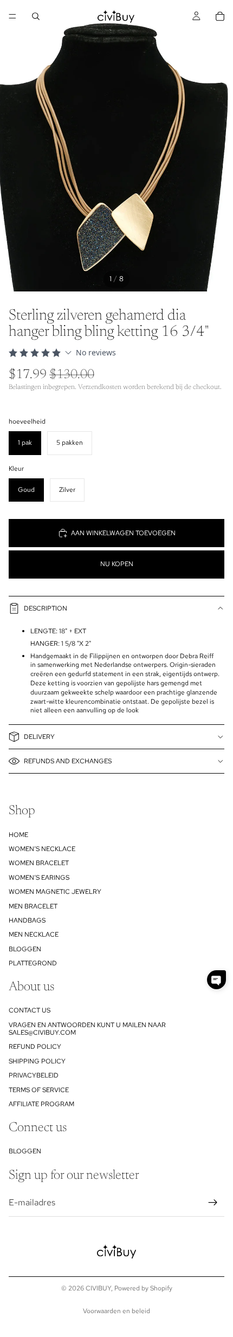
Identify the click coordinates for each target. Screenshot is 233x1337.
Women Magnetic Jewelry (55, 891)
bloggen (25, 949)
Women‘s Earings (39, 877)
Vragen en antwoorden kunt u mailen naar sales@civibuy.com (87, 1029)
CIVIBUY (98, 1288)
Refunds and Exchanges (68, 761)
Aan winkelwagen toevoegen (123, 533)
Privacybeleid (34, 1076)
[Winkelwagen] (220, 16)
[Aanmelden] (213, 1202)
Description (45, 608)
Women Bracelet (39, 863)
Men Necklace (34, 935)
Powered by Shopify (143, 1288)
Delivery (39, 736)
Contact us (29, 1011)
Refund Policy (35, 1047)
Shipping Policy (37, 1061)
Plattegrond (33, 963)
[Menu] (12, 16)
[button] (216, 979)
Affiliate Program (41, 1104)
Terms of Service (39, 1090)
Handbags (27, 920)
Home (18, 834)
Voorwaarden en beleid (116, 1311)
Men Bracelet (33, 906)
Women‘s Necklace (42, 849)
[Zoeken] (36, 16)
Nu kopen (116, 564)
